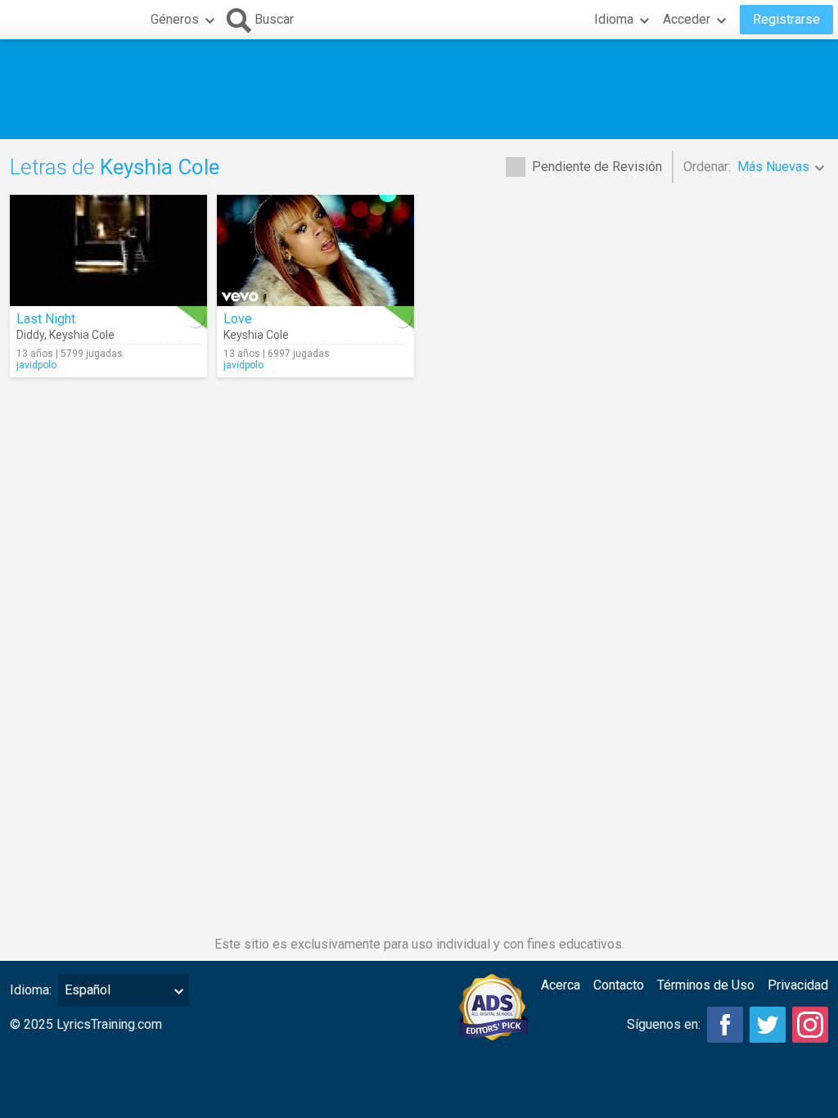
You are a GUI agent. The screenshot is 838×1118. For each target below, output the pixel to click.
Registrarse (786, 19)
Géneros (175, 19)
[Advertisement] (419, 89)
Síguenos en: (664, 1024)
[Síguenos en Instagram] (810, 1025)
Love (237, 319)
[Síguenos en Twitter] (768, 1025)
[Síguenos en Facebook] (725, 1025)
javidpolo (36, 365)
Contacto (618, 985)
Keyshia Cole (82, 334)
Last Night (45, 319)
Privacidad (798, 985)
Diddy (30, 334)
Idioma (613, 19)
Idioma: (31, 990)
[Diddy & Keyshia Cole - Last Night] (108, 250)
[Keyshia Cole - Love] (315, 250)
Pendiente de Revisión (597, 166)
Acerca (560, 985)
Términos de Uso (706, 985)
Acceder (686, 19)
